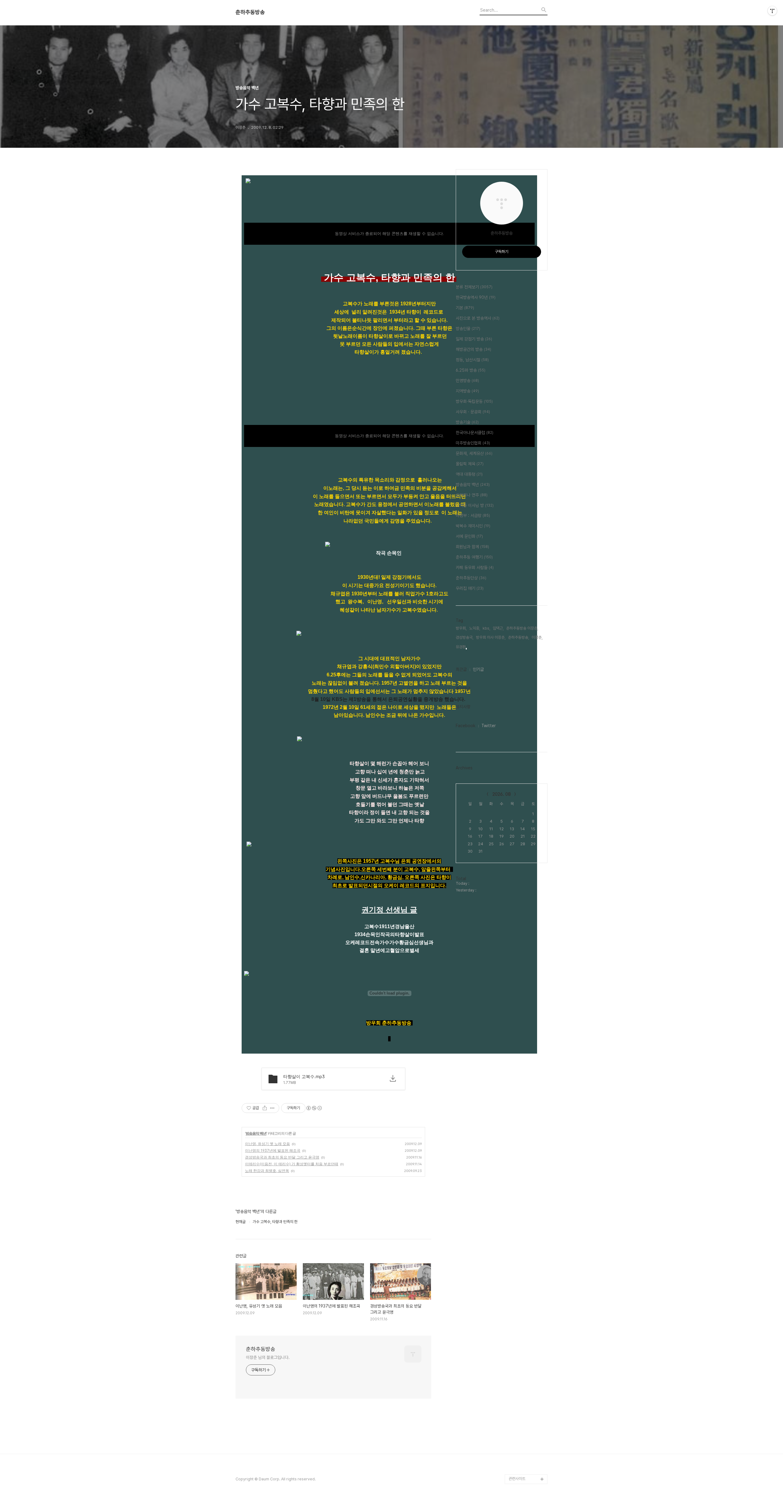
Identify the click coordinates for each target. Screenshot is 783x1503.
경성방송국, (464, 637)
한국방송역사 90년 (475, 297)
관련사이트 (517, 1478)
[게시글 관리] (272, 1108)
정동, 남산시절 (472, 359)
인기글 (478, 669)
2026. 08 (501, 794)
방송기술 (467, 422)
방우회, (461, 628)
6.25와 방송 (470, 370)
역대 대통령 (469, 474)
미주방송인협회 (473, 443)
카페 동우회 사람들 (475, 567)
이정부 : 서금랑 (473, 515)
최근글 (461, 669)
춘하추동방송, (518, 637)
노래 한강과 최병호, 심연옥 (267, 1170)
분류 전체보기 (474, 287)
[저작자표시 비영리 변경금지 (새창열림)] (314, 1108)
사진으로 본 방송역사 (477, 318)
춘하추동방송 (250, 12)
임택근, (498, 628)
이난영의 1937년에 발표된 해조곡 (272, 1150)
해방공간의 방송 (473, 349)
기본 (465, 307)
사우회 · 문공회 (473, 411)
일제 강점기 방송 (474, 339)
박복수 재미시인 (473, 525)
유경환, (461, 647)
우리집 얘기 (470, 588)
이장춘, (537, 637)
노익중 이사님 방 (475, 505)
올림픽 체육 (470, 463)
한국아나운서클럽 (474, 432)
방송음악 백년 (256, 1133)
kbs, (486, 628)
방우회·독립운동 (474, 401)
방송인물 (468, 328)
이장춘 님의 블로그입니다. (268, 1357)
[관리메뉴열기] (772, 10)
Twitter (488, 725)
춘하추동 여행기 (474, 557)
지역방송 (467, 391)
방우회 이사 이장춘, (491, 637)
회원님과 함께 (472, 546)
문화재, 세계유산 (474, 453)
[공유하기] (265, 1108)
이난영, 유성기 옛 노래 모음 (267, 1143)
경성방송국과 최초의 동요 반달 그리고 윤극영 (282, 1157)
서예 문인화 (469, 536)
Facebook (465, 725)
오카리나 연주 (472, 495)
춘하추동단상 (471, 577)
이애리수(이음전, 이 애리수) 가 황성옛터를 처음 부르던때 (291, 1164)
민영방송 (467, 380)
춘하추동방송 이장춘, (522, 628)
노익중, (474, 628)
